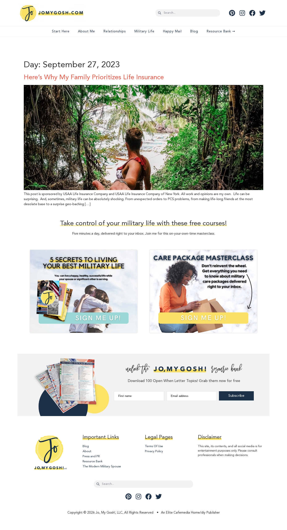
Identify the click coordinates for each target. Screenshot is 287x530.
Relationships (114, 31)
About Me (86, 31)
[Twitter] (262, 13)
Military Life (144, 31)
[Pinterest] (232, 13)
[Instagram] (242, 13)
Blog (194, 31)
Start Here (61, 31)
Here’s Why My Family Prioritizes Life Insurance (94, 77)
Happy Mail (172, 31)
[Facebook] (252, 13)
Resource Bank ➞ (221, 31)
